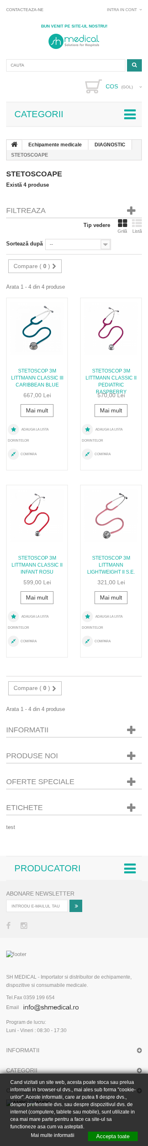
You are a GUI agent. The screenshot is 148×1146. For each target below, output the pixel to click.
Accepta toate (113, 1136)
